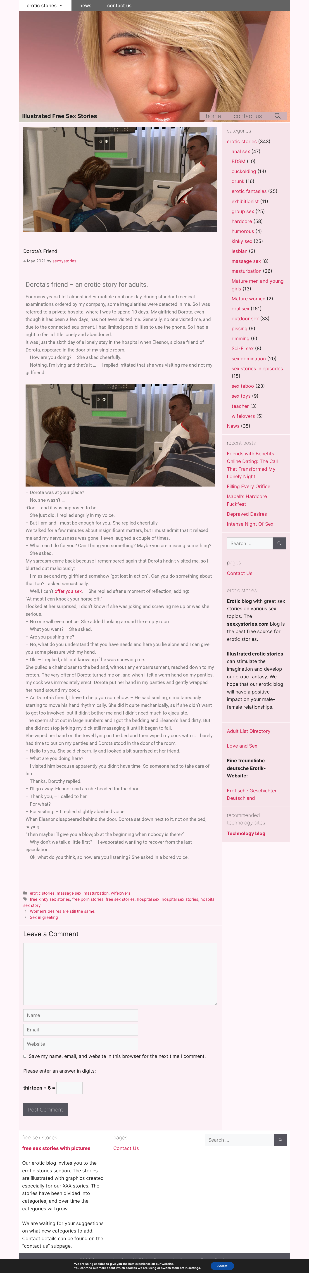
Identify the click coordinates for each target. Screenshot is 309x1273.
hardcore (242, 221)
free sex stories (120, 899)
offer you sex (68, 591)
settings (194, 1268)
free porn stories (87, 899)
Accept (222, 1266)
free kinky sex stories (50, 899)
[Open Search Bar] (277, 116)
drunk (238, 181)
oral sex (240, 308)
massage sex (69, 893)
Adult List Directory (249, 731)
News (85, 5)
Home (213, 115)
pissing (239, 328)
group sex (243, 211)
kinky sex (242, 241)
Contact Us (119, 5)
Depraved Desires (247, 514)
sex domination (249, 358)
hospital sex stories (180, 899)
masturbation (96, 893)
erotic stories (42, 5)
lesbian (239, 251)
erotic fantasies (249, 191)
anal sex (241, 151)
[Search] (279, 543)
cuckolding (244, 171)
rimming (241, 338)
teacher (240, 406)
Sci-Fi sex (243, 348)
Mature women (248, 299)
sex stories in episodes (257, 368)
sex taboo (243, 386)
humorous (243, 231)
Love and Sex (242, 746)
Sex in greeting (44, 917)
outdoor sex (245, 318)
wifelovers (120, 893)
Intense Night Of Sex (250, 524)
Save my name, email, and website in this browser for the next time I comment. (117, 1056)
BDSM (238, 161)
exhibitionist (245, 201)
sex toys (241, 396)
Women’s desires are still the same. (62, 911)
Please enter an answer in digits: (59, 1071)
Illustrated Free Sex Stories (59, 116)
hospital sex (148, 899)
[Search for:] (250, 543)
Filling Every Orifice (248, 486)
